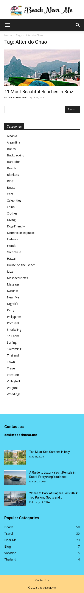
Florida (11, 246)
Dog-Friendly (16, 226)
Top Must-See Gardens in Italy (49, 452)
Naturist (12, 291)
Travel (11, 368)
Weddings (13, 394)
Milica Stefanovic (15, 97)
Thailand (13, 355)
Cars (10, 194)
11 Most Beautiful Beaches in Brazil (40, 91)
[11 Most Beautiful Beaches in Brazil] (42, 67)
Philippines (14, 317)
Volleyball (13, 381)
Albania (12, 136)
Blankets (13, 175)
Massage (13, 284)
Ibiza (10, 271)
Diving (11, 220)
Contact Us (42, 580)
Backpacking (15, 155)
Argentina (13, 142)
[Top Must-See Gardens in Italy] (15, 457)
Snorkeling (14, 329)
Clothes (12, 213)
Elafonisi (13, 239)
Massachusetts (17, 278)
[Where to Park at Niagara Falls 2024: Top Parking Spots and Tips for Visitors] (15, 498)
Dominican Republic (20, 233)
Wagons (12, 388)
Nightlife (13, 304)
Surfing (12, 342)
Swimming (14, 349)
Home (8, 35)
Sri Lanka (13, 336)
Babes (11, 149)
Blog (10, 181)
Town (11, 362)
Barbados (13, 162)
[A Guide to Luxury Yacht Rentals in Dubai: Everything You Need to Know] (15, 477)
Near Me (13, 297)
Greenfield (14, 252)
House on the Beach (21, 265)
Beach (11, 168)
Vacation (13, 375)
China (11, 207)
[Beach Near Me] (42, 10)
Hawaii (11, 258)
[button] (7, 25)
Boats (11, 187)
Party (10, 310)
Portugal (13, 323)
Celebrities (14, 200)
